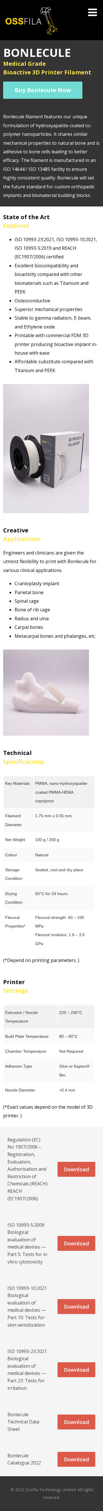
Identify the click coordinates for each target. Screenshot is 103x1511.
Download (76, 1169)
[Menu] (92, 12)
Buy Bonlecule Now (43, 90)
